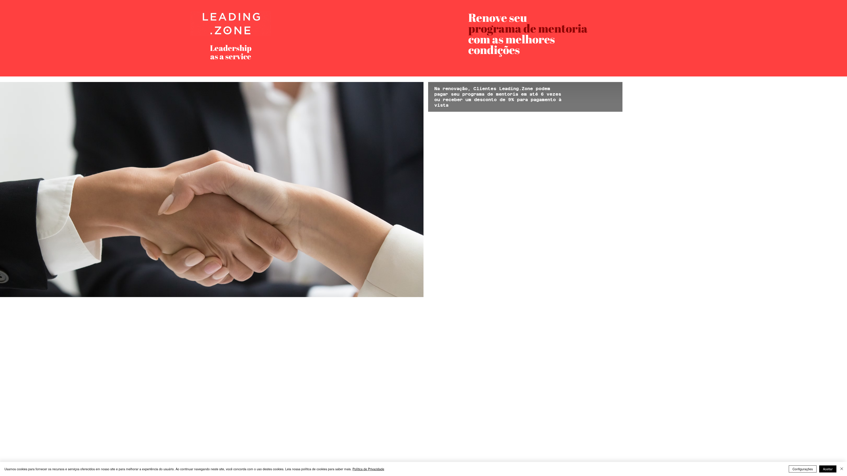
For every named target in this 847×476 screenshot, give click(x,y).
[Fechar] (841, 468)
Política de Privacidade (368, 469)
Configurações (803, 469)
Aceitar (828, 469)
